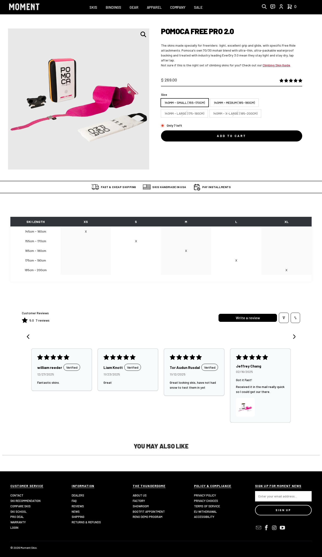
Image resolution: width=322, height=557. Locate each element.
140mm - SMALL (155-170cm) (185, 103)
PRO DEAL (17, 517)
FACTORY (139, 501)
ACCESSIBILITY (204, 517)
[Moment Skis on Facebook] (266, 527)
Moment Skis (29, 547)
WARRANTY (18, 522)
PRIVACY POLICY (205, 495)
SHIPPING (78, 517)
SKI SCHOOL (18, 511)
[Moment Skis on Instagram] (274, 527)
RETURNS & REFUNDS (86, 522)
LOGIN (14, 527)
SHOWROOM (141, 506)
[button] (93, 7)
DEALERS (78, 495)
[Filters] (284, 318)
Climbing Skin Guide (276, 65)
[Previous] (29, 337)
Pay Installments (216, 187)
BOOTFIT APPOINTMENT (149, 511)
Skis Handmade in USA (169, 187)
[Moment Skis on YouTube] (282, 527)
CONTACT (16, 495)
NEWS (76, 511)
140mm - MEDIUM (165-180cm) (234, 103)
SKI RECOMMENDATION (25, 501)
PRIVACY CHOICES (206, 501)
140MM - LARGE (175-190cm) (184, 113)
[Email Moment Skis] (258, 527)
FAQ (74, 501)
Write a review (248, 317)
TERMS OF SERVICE (207, 506)
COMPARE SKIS (20, 506)
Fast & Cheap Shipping (118, 187)
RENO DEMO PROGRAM (147, 517)
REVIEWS (78, 506)
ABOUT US (140, 495)
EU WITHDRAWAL (205, 511)
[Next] (292, 337)
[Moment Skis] (24, 7)
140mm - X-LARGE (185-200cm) (235, 113)
